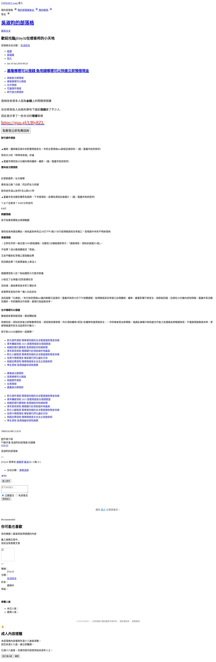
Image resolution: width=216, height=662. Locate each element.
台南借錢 (11, 384)
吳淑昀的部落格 (17, 22)
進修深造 (24, 470)
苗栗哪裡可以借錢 (16, 377)
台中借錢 (11, 85)
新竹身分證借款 (15, 92)
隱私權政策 (124, 621)
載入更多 (6, 481)
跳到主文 (6, 31)
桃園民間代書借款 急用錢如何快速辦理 (27, 347)
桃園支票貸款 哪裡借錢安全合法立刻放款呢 (29, 361)
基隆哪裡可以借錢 (16, 81)
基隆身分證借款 (15, 373)
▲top (3, 475)
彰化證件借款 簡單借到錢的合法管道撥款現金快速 (33, 340)
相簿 (9, 51)
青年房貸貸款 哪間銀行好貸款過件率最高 (28, 351)
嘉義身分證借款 (15, 387)
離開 (17, 656)
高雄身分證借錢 (15, 78)
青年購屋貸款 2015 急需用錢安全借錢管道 (29, 344)
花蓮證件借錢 (14, 88)
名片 (9, 58)
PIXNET (86, 621)
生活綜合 (25, 45)
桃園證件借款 (14, 380)
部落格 (10, 55)
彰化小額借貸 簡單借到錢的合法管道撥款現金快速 (33, 354)
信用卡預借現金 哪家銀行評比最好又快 (27, 358)
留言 (26, 462)
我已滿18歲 (7, 656)
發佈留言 (6, 499)
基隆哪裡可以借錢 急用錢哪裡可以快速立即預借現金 (48, 71)
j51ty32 (4, 445)
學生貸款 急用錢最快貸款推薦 (22, 365)
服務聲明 (136, 621)
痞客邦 (20, 462)
